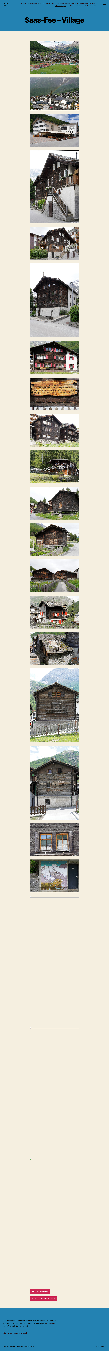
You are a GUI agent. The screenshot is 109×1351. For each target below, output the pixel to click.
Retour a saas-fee (40, 1291)
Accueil (23, 3)
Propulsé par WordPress (25, 1346)
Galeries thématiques (87, 3)
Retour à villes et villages (43, 1299)
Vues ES (5, 5)
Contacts (87, 6)
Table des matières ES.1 (36, 3)
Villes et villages (60, 6)
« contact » (50, 1323)
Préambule (50, 3)
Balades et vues (75, 6)
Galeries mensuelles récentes (66, 3)
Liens (95, 6)
